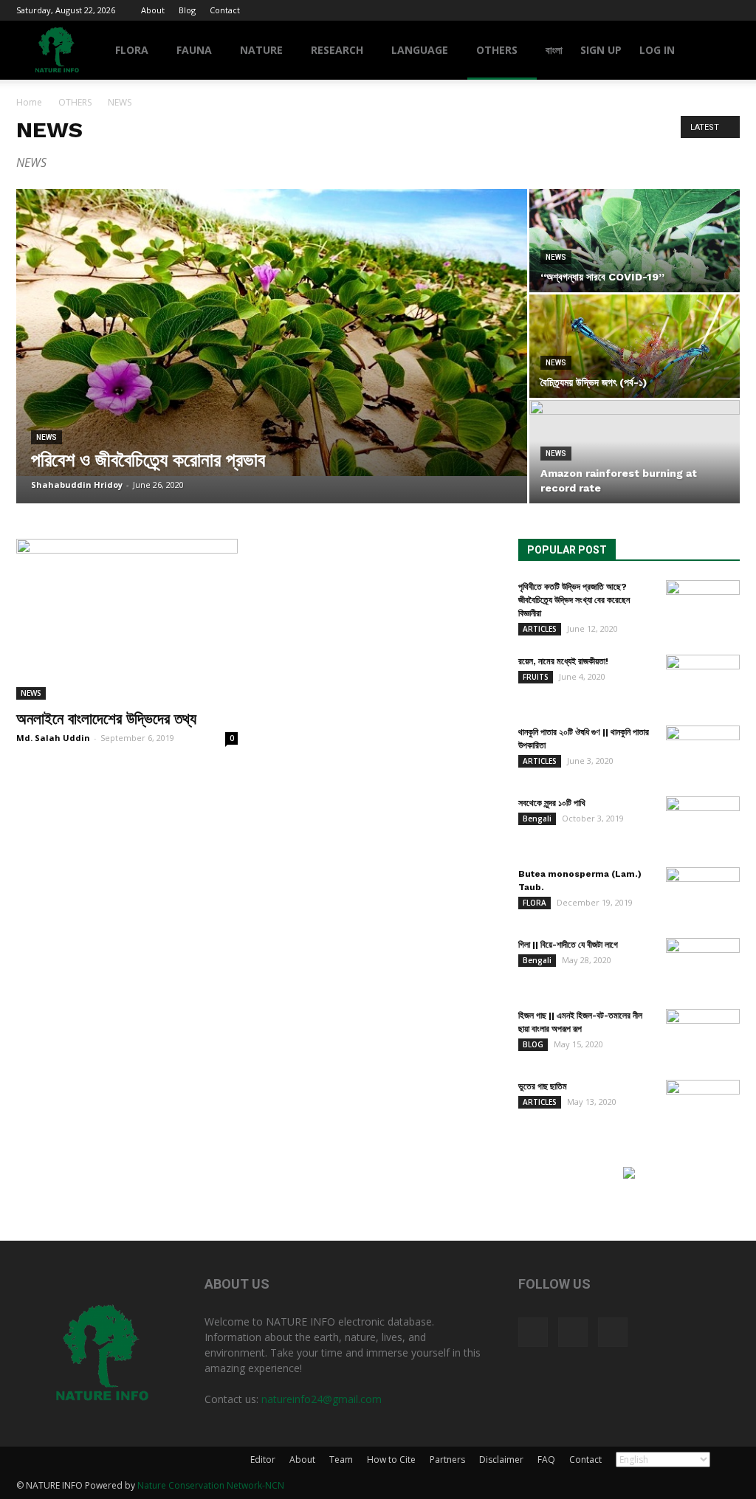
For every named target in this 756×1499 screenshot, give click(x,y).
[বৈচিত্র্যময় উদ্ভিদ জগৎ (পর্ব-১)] (634, 346)
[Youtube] (729, 10)
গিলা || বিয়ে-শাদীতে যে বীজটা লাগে (568, 945)
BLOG (533, 1044)
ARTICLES (540, 629)
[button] (722, 51)
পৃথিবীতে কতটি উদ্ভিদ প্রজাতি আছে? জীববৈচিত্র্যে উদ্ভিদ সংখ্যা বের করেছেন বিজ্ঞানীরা (574, 600)
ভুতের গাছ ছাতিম (542, 1086)
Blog (187, 9)
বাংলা (554, 50)
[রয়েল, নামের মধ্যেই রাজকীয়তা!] (703, 680)
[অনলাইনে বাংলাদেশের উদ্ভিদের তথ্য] (127, 619)
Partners (447, 1459)
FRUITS (536, 677)
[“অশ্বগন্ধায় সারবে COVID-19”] (634, 240)
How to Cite (391, 1459)
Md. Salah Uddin (53, 737)
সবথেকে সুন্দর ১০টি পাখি (551, 803)
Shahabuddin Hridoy (77, 484)
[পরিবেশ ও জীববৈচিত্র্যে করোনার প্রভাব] (271, 332)
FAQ (546, 1459)
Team (341, 1459)
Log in (657, 50)
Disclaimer (501, 1459)
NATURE (261, 50)
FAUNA (194, 50)
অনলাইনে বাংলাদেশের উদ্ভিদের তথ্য (106, 718)
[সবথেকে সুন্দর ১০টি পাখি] (703, 822)
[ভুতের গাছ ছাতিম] (703, 1105)
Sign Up (601, 50)
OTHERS (497, 50)
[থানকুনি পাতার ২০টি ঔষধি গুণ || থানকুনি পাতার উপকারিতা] (703, 751)
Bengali (537, 818)
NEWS (46, 437)
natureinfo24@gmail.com (321, 1399)
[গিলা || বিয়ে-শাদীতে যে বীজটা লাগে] (703, 964)
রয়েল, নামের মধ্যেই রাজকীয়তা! (563, 661)
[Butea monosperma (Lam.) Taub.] (703, 893)
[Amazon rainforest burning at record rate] (634, 452)
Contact (225, 9)
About (153, 9)
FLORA (131, 50)
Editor (262, 1459)
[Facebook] (680, 10)
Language (419, 50)
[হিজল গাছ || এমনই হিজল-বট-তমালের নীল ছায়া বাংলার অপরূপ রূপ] (703, 1035)
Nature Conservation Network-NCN (210, 1485)
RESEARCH (337, 50)
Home (29, 102)
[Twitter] (704, 10)
